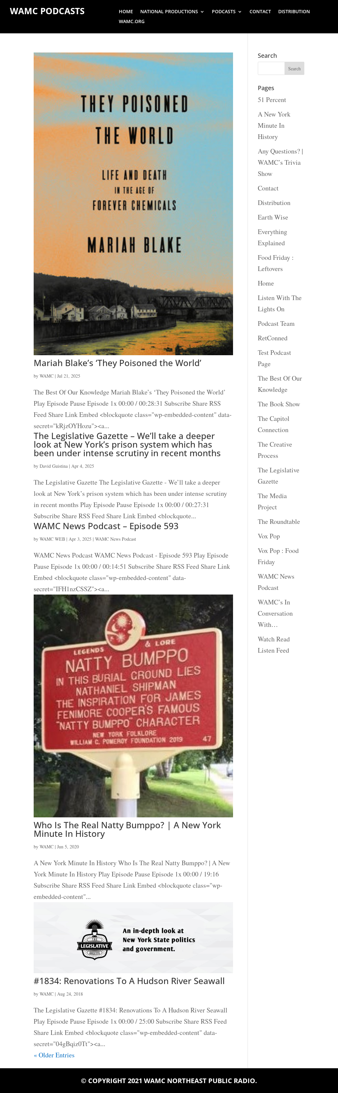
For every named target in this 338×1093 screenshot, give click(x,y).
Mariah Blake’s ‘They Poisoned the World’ (117, 363)
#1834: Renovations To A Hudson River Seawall (129, 981)
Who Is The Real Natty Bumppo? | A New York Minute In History (127, 829)
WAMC (46, 376)
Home (126, 12)
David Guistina (54, 466)
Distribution (294, 12)
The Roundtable (279, 521)
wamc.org (132, 21)
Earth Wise (273, 217)
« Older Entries (54, 1054)
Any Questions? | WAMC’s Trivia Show (280, 162)
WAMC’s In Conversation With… (275, 613)
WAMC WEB (52, 539)
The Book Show (279, 403)
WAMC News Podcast (115, 539)
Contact (260, 12)
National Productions (169, 12)
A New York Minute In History (274, 125)
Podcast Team (276, 323)
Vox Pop (269, 535)
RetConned (272, 337)
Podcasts (224, 12)
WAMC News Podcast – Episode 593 (106, 526)
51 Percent (272, 99)
